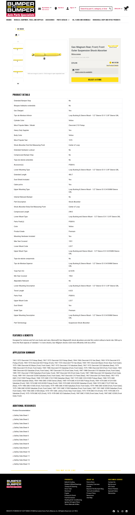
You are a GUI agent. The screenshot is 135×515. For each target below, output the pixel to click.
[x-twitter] (118, 511)
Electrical (68, 491)
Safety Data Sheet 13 (22, 464)
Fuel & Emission (70, 497)
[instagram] (122, 511)
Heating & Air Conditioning (73, 500)
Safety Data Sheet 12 (22, 460)
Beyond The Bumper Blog (95, 489)
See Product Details (112, 65)
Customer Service (115, 479)
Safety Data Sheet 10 (22, 452)
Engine (67, 493)
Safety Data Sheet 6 (21, 436)
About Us (90, 479)
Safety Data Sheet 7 (21, 440)
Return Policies (113, 489)
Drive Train (68, 489)
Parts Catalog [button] (63, 20)
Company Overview (93, 484)
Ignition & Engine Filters (72, 502)
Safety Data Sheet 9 (21, 448)
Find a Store (90, 482)
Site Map (89, 497)
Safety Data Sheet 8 (21, 444)
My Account (112, 484)
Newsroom (90, 495)
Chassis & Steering (71, 486)
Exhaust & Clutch (70, 495)
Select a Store (95, 79)
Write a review (76, 54)
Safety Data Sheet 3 (21, 424)
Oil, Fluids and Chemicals (81, 20)
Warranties (111, 493)
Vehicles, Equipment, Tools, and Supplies (28, 20)
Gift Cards (111, 486)
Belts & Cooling (70, 482)
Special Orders (113, 491)
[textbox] (94, 9)
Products (69, 479)
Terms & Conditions (93, 491)
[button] (45, 9)
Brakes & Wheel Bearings (73, 484)
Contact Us (111, 482)
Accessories (50, 20)
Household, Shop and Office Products (106, 20)
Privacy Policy (91, 493)
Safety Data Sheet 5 (21, 432)
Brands (9, 20)
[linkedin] (127, 511)
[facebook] (114, 511)
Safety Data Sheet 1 (21, 415)
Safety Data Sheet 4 (21, 428)
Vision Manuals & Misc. (72, 504)
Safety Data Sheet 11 (22, 456)
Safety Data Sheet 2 (21, 419)
